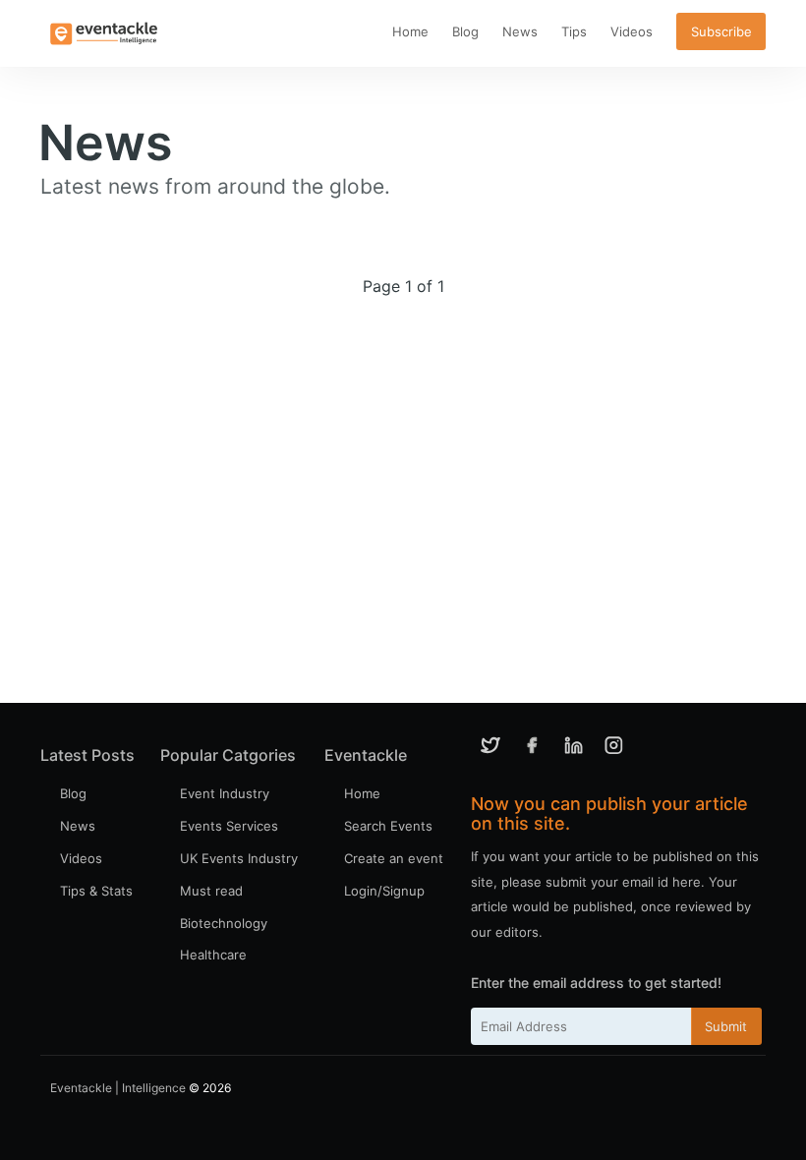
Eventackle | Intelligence (118, 1087)
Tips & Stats (96, 891)
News (520, 31)
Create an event (393, 858)
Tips (574, 31)
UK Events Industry (239, 858)
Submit (726, 1026)
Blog (465, 31)
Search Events (388, 826)
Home (410, 31)
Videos (631, 31)
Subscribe (721, 31)
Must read (211, 891)
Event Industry (224, 793)
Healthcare (213, 954)
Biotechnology (223, 923)
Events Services (229, 826)
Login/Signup (384, 891)
